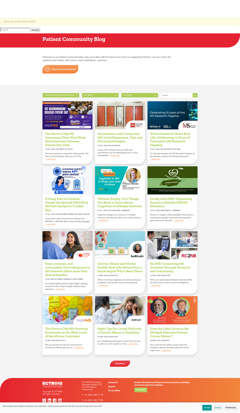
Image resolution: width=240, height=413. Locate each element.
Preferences (231, 408)
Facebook (55, 400)
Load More (120, 363)
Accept (207, 408)
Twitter (44, 400)
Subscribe (140, 390)
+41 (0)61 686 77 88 (93, 400)
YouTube (60, 400)
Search (195, 95)
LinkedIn (50, 400)
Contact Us (113, 382)
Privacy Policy (114, 390)
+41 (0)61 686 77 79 (93, 395)
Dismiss (217, 408)
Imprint (111, 386)
